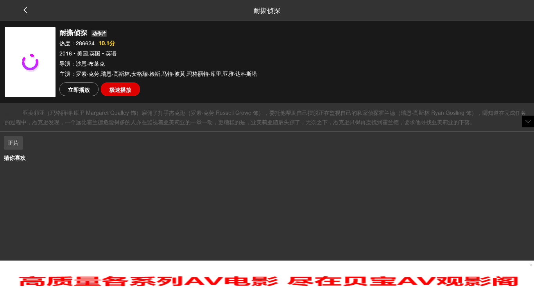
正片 (13, 142)
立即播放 (79, 89)
